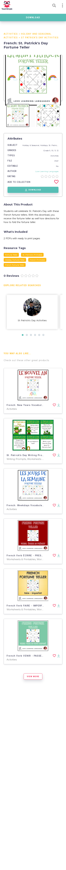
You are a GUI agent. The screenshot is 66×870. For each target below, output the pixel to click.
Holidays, (44, 145)
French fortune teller (14, 265)
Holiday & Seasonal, (31, 145)
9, (50, 150)
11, (55, 150)
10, (52, 150)
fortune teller (11, 255)
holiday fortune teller (15, 260)
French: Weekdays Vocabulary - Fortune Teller (36, 505)
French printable (37, 260)
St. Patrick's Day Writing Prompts (27, 455)
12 (57, 150)
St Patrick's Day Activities (39, 37)
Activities (11, 34)
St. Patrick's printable (32, 255)
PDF (56, 161)
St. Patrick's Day (56, 145)
